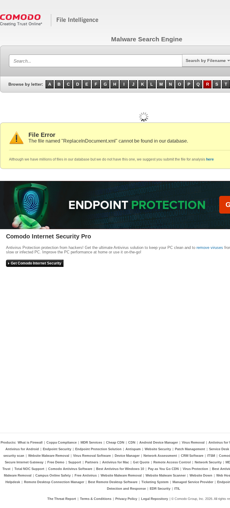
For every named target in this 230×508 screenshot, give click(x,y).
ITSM (211, 455)
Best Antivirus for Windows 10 (120, 469)
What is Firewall (30, 442)
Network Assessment (160, 455)
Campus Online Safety (53, 475)
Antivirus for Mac (115, 462)
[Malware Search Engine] (49, 25)
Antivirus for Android (22, 449)
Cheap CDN (115, 442)
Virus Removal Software (92, 455)
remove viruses (209, 247)
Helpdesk (12, 482)
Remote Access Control (172, 462)
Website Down (201, 475)
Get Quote (141, 462)
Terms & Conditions (95, 499)
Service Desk (219, 449)
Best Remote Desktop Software (112, 482)
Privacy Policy (126, 499)
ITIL (177, 488)
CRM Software (192, 455)
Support (74, 462)
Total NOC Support (29, 469)
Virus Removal (193, 442)
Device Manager (127, 455)
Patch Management (190, 449)
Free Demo (55, 462)
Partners (91, 462)
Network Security (208, 462)
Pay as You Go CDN (163, 469)
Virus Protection (195, 469)
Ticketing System (155, 482)
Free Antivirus (86, 475)
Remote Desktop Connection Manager (54, 482)
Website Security (158, 449)
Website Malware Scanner (166, 475)
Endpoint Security (57, 449)
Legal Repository (154, 499)
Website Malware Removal (48, 455)
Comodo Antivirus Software (70, 469)
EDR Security (160, 488)
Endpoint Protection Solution (98, 449)
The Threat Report (61, 499)
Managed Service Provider (192, 482)
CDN (131, 442)
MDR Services (91, 442)
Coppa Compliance (61, 442)
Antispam (133, 449)
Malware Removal (17, 475)
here (210, 159)
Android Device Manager (158, 442)
